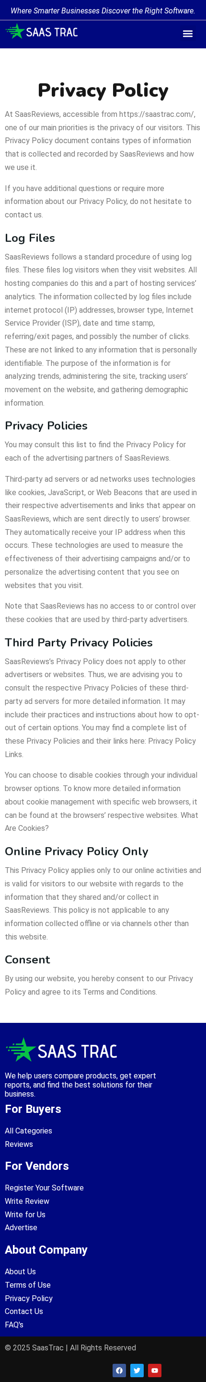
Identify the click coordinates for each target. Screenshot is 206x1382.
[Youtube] (154, 1370)
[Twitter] (137, 1370)
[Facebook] (119, 1370)
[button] (188, 33)
